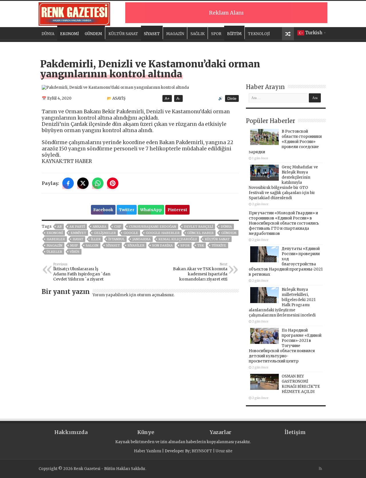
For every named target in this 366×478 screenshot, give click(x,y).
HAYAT (78, 239)
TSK (200, 245)
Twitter (126, 209)
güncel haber (200, 233)
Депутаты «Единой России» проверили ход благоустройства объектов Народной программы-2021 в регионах (286, 261)
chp (117, 227)
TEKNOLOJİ (259, 33)
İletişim (295, 432)
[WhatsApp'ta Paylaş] (98, 183)
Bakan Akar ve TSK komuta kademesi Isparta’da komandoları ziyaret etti (200, 272)
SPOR (216, 33)
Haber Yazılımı (147, 451)
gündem (228, 233)
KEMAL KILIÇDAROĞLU (177, 239)
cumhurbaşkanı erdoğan (152, 227)
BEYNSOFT (202, 451)
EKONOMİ (69, 33)
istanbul (116, 239)
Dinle (231, 98)
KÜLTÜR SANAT (123, 33)
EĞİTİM (234, 33)
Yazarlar (220, 432)
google (131, 233)
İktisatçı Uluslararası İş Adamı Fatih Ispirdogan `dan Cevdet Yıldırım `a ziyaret (81, 272)
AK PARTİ (77, 227)
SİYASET (152, 33)
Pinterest (177, 209)
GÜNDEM (93, 33)
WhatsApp (151, 209)
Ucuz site (224, 451)
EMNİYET (78, 233)
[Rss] (320, 468)
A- (178, 98)
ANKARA (99, 227)
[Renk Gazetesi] (74, 13)
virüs (74, 252)
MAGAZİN (175, 33)
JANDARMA (141, 239)
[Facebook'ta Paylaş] (68, 183)
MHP (74, 245)
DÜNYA (47, 33)
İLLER (96, 239)
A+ (167, 98)
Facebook (103, 209)
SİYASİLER (136, 245)
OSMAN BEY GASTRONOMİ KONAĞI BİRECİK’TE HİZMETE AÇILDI (301, 384)
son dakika (162, 245)
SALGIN (92, 245)
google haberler (163, 233)
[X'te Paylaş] (83, 183)
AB (59, 227)
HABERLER (56, 239)
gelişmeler (105, 233)
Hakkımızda (70, 432)
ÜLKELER (54, 252)
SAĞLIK (197, 33)
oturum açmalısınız (155, 295)
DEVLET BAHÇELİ (198, 227)
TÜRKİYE (219, 245)
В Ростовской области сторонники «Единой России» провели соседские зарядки (285, 141)
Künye (145, 432)
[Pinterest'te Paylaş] (112, 183)
